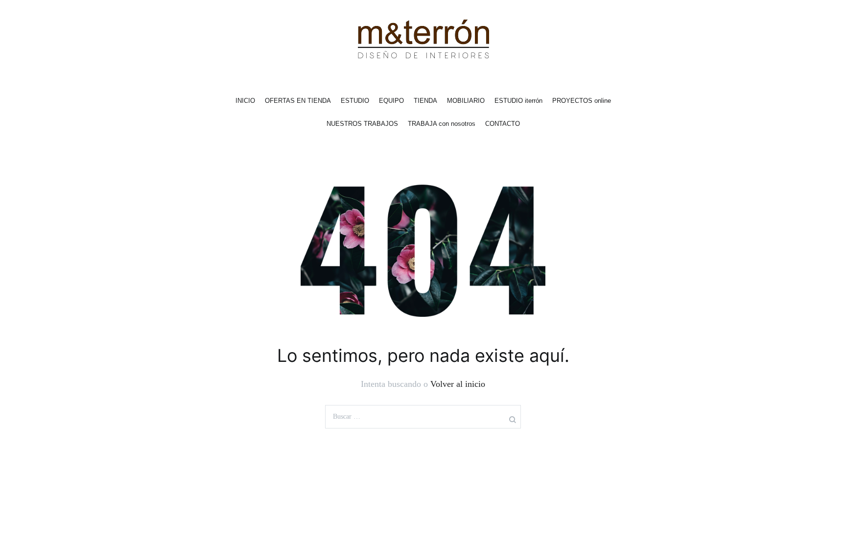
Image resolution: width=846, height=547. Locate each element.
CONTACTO (502, 123)
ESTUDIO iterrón (518, 100)
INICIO (245, 100)
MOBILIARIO (466, 100)
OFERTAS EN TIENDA (298, 100)
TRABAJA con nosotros (441, 123)
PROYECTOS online (581, 100)
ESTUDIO (355, 100)
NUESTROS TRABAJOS (362, 123)
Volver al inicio (457, 384)
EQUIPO (391, 100)
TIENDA (425, 100)
